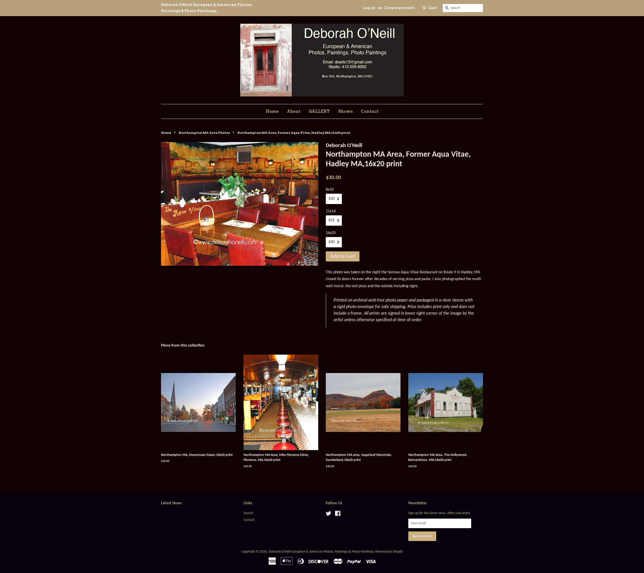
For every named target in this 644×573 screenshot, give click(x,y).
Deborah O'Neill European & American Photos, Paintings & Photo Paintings (321, 551)
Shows (345, 111)
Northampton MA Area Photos (204, 132)
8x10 (330, 190)
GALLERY (319, 111)
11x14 (331, 211)
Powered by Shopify (389, 551)
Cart (432, 8)
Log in (369, 8)
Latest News (171, 503)
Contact (370, 111)
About (293, 111)
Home (272, 111)
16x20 (331, 233)
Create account (399, 8)
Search (248, 513)
